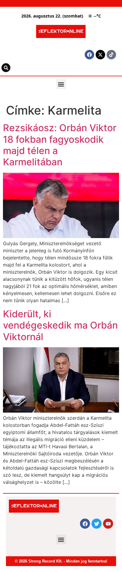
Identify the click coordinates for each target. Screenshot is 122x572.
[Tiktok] (111, 54)
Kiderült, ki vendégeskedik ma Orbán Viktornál (60, 325)
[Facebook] (89, 54)
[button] (61, 84)
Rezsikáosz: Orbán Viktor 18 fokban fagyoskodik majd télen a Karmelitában (59, 145)
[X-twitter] (100, 54)
